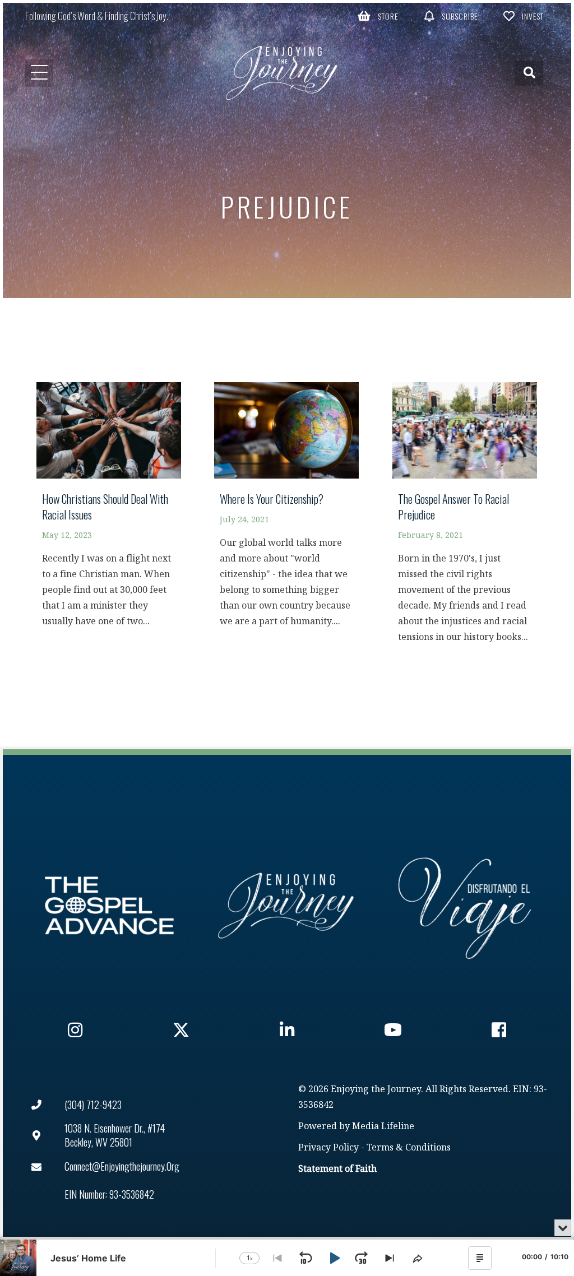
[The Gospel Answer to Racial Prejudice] (464, 518)
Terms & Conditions (409, 1148)
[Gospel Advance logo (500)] (109, 905)
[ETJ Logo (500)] (287, 905)
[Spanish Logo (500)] (464, 905)
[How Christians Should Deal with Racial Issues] (108, 510)
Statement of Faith (337, 1169)
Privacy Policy (328, 1148)
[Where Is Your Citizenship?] (286, 510)
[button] (377, 16)
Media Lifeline (383, 1126)
